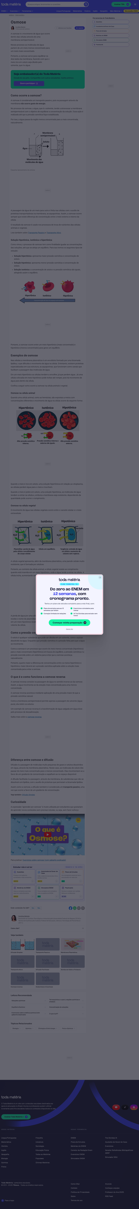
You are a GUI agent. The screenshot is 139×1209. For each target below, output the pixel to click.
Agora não (69, 629)
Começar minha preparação (67, 622)
